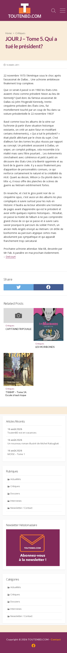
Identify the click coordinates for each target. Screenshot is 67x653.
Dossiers (15, 493)
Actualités (15, 479)
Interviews (16, 500)
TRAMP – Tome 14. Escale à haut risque (16, 394)
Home (8, 33)
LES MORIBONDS (45, 346)
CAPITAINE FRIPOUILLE (18, 329)
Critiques (20, 33)
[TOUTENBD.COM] (25, 7)
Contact (56, 639)
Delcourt (11, 256)
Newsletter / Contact (21, 507)
